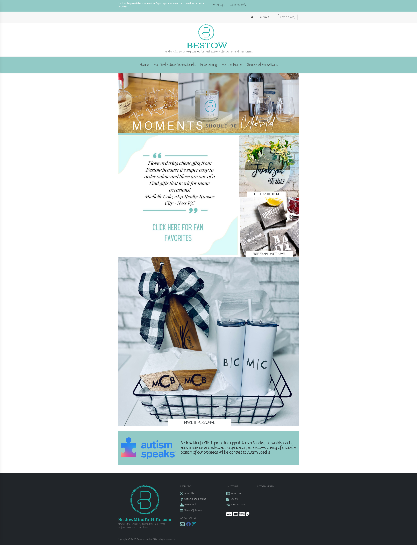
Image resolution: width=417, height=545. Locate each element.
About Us (189, 493)
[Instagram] (194, 525)
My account (237, 493)
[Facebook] (188, 525)
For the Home (232, 65)
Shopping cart (238, 504)
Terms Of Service (193, 510)
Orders (234, 499)
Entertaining (208, 65)
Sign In (265, 17)
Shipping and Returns (195, 499)
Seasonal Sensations (262, 65)
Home (144, 65)
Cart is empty (287, 17)
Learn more (237, 5)
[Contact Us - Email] (182, 525)
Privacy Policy (191, 504)
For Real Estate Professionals (174, 65)
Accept (220, 5)
